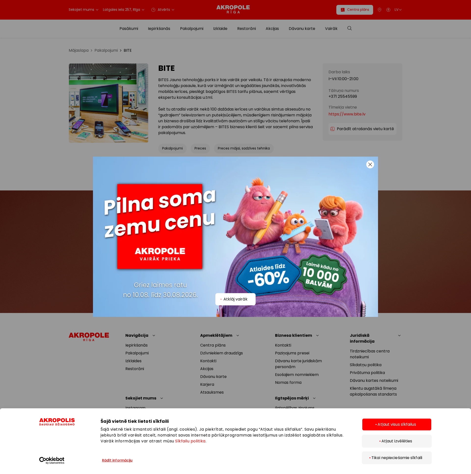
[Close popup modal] (370, 164)
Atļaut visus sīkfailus (397, 424)
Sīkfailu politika (190, 441)
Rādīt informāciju (117, 460)
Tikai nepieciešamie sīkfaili (396, 458)
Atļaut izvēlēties (396, 441)
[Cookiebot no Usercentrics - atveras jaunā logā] (65, 460)
